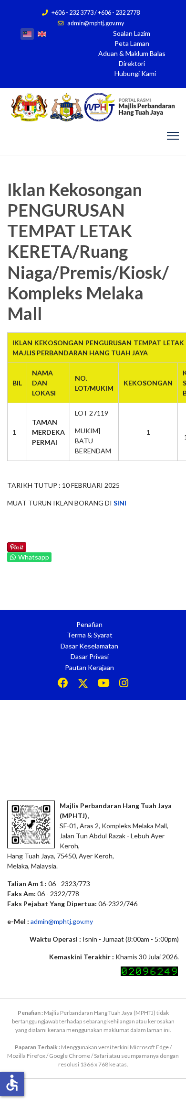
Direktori (132, 63)
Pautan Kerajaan (89, 667)
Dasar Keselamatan (89, 646)
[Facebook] (63, 684)
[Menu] (173, 135)
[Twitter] (83, 684)
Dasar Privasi (90, 656)
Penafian (89, 624)
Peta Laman (131, 43)
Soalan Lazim (131, 33)
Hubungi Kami (135, 73)
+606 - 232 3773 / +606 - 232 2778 (96, 12)
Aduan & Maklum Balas (131, 53)
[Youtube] (104, 684)
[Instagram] (123, 684)
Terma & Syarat (90, 635)
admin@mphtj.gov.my (95, 23)
